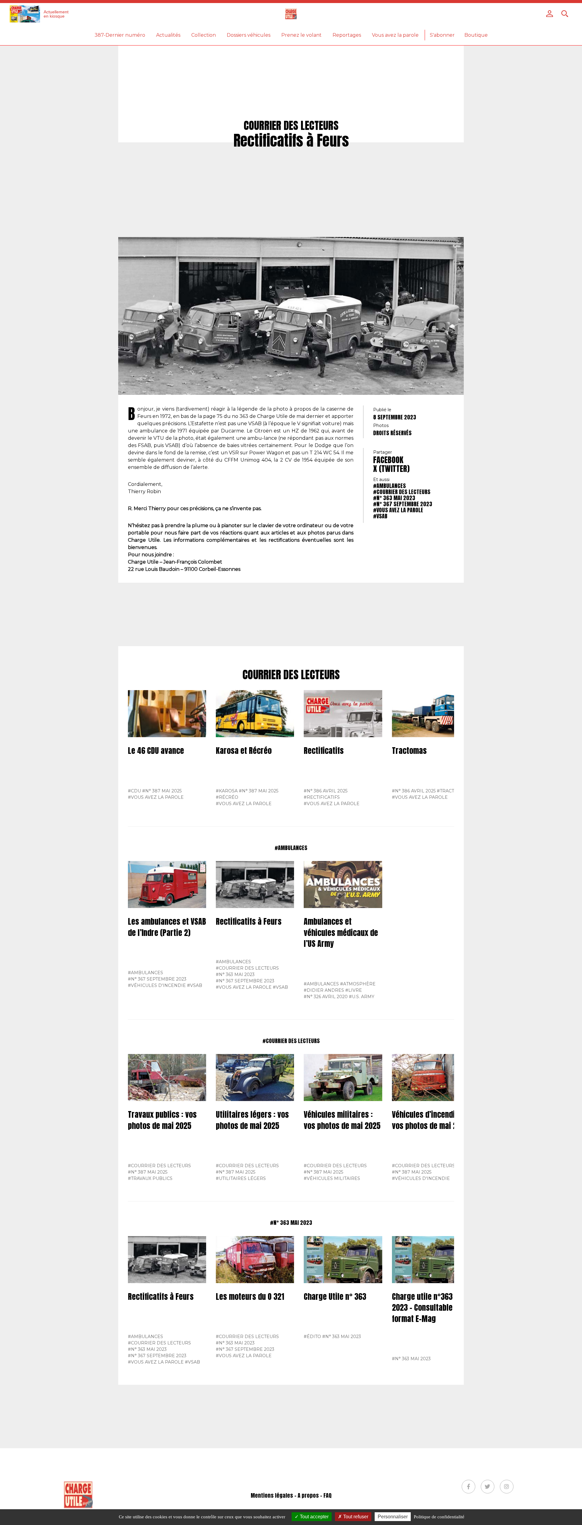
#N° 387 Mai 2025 (162, 791)
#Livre (353, 990)
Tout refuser (355, 1516)
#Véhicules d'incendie (157, 985)
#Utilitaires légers (241, 1178)
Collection (203, 35)
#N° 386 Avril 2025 (325, 791)
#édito (312, 1336)
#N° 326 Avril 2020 (326, 996)
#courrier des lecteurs (401, 492)
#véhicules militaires (332, 1178)
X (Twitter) (391, 469)
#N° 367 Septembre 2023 (402, 504)
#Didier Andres (324, 990)
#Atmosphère (358, 984)
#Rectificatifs (322, 797)
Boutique (476, 35)
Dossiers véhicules (248, 35)
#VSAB (380, 516)
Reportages (347, 35)
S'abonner (442, 35)
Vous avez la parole (395, 35)
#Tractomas (452, 791)
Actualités (168, 35)
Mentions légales (272, 1495)
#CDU (134, 791)
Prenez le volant (301, 35)
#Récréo (227, 797)
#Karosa (227, 791)
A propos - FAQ (315, 1495)
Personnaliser (393, 1516)
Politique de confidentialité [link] (439, 1516)
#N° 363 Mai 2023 (394, 498)
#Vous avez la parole (398, 510)
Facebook (388, 460)
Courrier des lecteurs (291, 675)
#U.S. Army (361, 996)
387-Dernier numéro (120, 35)
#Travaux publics (150, 1178)
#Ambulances (389, 486)
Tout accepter (314, 1516)
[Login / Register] (549, 14)
